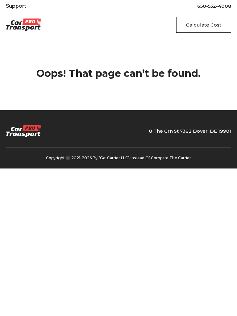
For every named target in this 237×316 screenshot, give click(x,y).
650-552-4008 (214, 6)
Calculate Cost (203, 25)
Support (16, 6)
